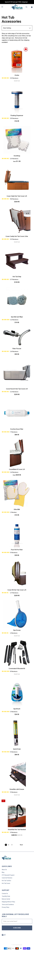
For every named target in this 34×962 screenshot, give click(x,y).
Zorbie (17, 75)
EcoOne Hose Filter (16, 429)
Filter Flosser (16, 348)
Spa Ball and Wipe (17, 317)
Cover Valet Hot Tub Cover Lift (17, 196)
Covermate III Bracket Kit (17, 668)
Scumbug (17, 156)
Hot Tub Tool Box (6, 880)
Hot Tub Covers (6, 883)
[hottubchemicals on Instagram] (3, 935)
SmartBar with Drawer (17, 789)
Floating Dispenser (17, 115)
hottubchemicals (18, 944)
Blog (3, 872)
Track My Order (6, 896)
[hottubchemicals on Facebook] (5, 935)
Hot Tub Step (17, 276)
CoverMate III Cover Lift (17, 469)
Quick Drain (17, 749)
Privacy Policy (5, 907)
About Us (4, 869)
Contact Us (5, 893)
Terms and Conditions (8, 904)
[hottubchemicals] (17, 7)
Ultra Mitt (17, 509)
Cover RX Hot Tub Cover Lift (17, 590)
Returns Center (6, 899)
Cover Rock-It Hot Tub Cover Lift (17, 389)
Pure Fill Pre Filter (17, 550)
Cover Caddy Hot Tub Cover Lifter (17, 236)
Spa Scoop (16, 630)
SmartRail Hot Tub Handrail (17, 829)
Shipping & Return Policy (8, 901)
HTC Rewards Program (8, 875)
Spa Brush (16, 709)
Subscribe (17, 928)
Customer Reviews (7, 878)
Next (21, 845)
